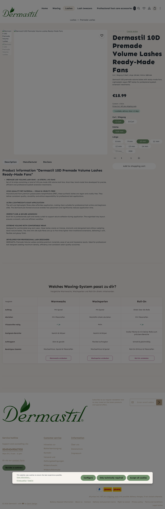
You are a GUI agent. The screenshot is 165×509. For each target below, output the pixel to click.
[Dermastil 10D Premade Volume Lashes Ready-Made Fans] (60, 92)
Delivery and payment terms (104, 502)
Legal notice (158, 505)
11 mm (156, 141)
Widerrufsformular (52, 470)
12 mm (118, 146)
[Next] (134, 8)
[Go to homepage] (20, 11)
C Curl (118, 121)
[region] (55, 92)
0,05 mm (119, 131)
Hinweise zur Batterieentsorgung (52, 446)
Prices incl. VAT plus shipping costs (124, 106)
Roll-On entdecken (142, 358)
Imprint (30, 480)
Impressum (76, 453)
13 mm (132, 146)
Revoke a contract (13, 467)
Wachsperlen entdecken (100, 358)
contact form (18, 460)
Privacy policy (137, 502)
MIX (130, 151)
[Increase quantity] (138, 158)
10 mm (143, 141)
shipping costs (113, 497)
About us (78, 502)
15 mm (120, 151)
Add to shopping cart (134, 166)
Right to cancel (124, 502)
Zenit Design (32, 504)
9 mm (130, 141)
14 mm (145, 146)
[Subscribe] (159, 402)
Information (77, 438)
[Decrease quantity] (115, 158)
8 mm (118, 141)
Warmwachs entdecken (58, 358)
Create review (132, 31)
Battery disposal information (61, 502)
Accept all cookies (138, 478)
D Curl (131, 121)
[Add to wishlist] (102, 35)
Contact (87, 502)
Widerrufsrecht (50, 465)
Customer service (52, 438)
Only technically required (111, 478)
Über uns (75, 444)
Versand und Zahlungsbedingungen (54, 459)
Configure (88, 478)
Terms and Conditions (154, 502)
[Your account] (149, 8)
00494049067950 (12, 449)
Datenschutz (77, 449)
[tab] (10, 162)
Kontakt (47, 453)
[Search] (138, 8)
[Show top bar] (160, 8)
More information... (23, 477)
